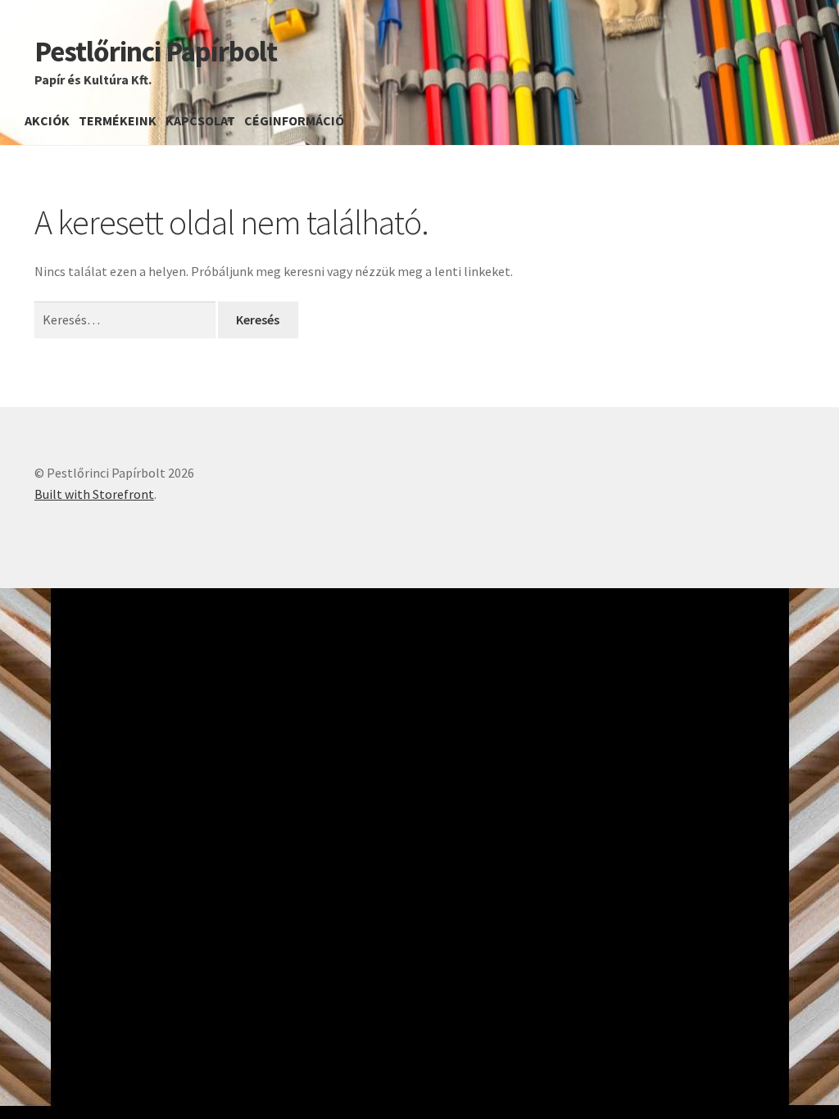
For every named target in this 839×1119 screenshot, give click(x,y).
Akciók (47, 120)
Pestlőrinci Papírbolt (155, 51)
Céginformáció (294, 120)
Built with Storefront (94, 494)
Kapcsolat (200, 120)
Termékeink (117, 120)
